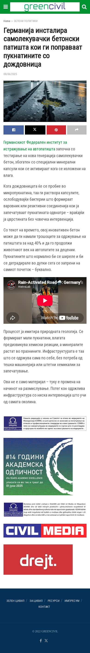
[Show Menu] (5, 7)
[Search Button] (84, 7)
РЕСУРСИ (54, 600)
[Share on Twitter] (35, 130)
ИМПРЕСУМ (72, 600)
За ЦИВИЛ (36, 600)
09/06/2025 (10, 74)
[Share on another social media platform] (77, 130)
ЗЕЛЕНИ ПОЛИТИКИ (26, 21)
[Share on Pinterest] (56, 130)
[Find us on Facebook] (41, 641)
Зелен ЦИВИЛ (15, 600)
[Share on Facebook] (13, 130)
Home (6, 21)
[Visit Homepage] (44, 6)
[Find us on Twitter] (46, 641)
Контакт (44, 606)
